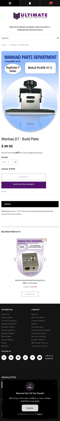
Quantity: (4, 157)
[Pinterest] (32, 357)
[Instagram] (25, 357)
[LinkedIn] (11, 357)
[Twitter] (18, 357)
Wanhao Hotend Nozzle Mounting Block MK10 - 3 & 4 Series (30, 281)
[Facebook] (3, 357)
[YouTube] (39, 357)
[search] (30, 38)
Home (3, 45)
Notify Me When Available (23, 184)
